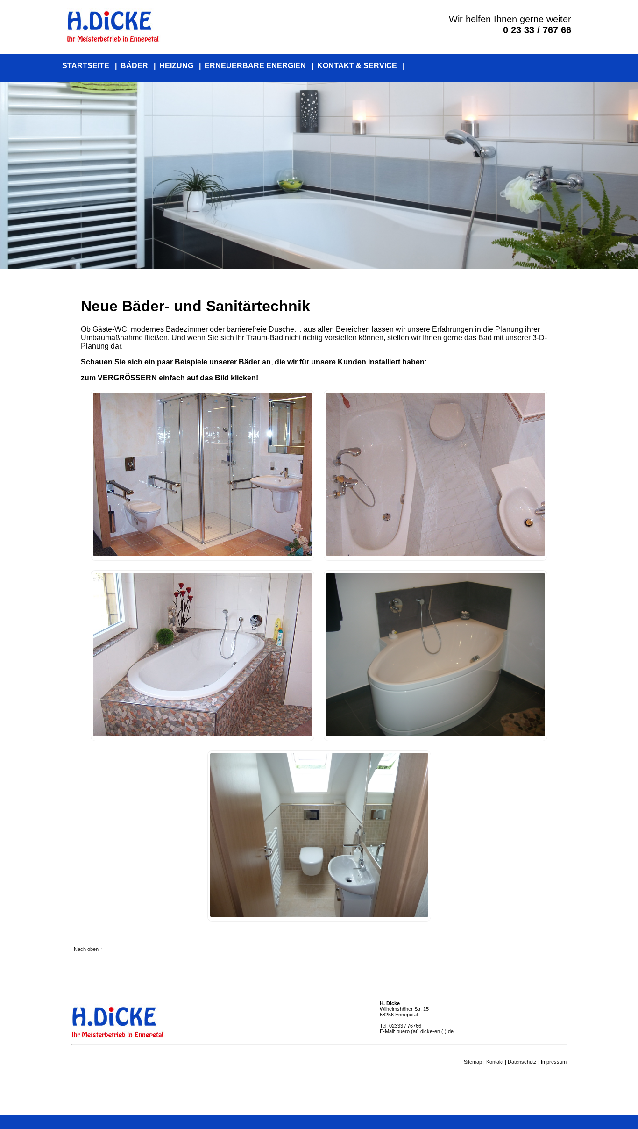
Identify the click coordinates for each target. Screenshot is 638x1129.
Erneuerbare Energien (255, 66)
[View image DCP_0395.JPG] (202, 553)
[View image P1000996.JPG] (319, 914)
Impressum (554, 1062)
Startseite (85, 66)
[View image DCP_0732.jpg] (202, 734)
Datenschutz (522, 1062)
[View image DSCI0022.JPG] (435, 734)
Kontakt (494, 1062)
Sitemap (473, 1062)
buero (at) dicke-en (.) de (425, 1031)
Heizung (176, 66)
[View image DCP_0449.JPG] (435, 553)
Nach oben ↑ (88, 949)
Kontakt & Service (357, 66)
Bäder (134, 66)
